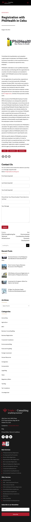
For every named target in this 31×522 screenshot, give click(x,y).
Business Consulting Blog (8, 331)
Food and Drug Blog (7, 348)
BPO (3, 326)
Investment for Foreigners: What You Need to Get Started (17, 282)
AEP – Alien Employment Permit (10, 482)
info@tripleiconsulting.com (12, 171)
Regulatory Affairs (6, 379)
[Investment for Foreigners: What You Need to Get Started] (4, 282)
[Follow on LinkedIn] (10, 436)
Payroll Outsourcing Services (10, 491)
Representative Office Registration (11, 459)
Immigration (5, 361)
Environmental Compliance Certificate (12, 473)
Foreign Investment (7, 353)
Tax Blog (4, 383)
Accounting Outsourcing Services (11, 489)
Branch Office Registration (9, 457)
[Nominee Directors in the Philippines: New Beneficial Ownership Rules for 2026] (4, 257)
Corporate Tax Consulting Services (11, 470)
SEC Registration (7, 93)
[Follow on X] (7, 436)
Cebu (4, 150)
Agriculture (4, 322)
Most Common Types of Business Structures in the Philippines (16, 265)
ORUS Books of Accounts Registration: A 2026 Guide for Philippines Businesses (18, 273)
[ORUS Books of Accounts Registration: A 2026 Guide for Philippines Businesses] (4, 275)
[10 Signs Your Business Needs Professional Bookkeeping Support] (4, 291)
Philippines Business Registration (11, 452)
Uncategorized (5, 392)
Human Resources (6, 357)
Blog (3, 429)
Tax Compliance (6, 388)
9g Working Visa (7, 480)
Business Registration (7, 335)
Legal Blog (5, 12)
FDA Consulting (7, 498)
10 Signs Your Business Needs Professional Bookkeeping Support (17, 290)
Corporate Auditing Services (9, 468)
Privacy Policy (5, 432)
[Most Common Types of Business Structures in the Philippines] (4, 267)
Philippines (21, 150)
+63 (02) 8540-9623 (13, 425)
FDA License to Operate (8, 484)
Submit (5, 227)
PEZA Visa (5, 496)
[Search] (27, 245)
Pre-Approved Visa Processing (10, 455)
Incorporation (5, 366)
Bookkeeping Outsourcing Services (11, 493)
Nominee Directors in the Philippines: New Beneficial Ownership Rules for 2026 (14, 258)
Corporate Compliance (7, 340)
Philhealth (12, 150)
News (3, 375)
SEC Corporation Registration (10, 461)
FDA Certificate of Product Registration (12, 487)
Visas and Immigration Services (10, 466)
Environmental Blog (7, 344)
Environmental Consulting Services (11, 500)
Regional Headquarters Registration (11, 464)
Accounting (5, 318)
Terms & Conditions (15, 432)
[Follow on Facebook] (3, 436)
